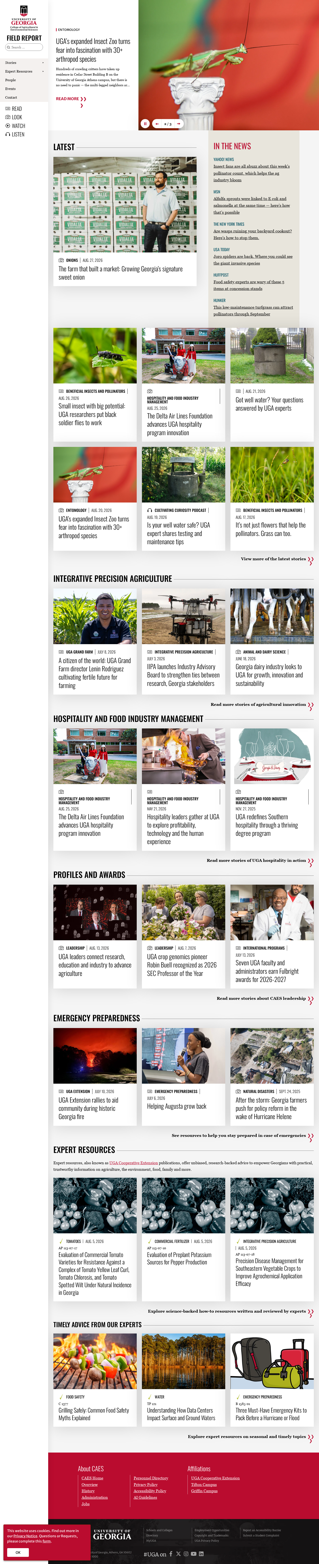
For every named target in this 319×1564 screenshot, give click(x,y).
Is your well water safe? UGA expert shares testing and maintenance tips (178, 533)
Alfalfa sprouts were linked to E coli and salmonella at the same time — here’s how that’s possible (252, 205)
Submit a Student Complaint (261, 1535)
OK (18, 1552)
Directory (152, 1535)
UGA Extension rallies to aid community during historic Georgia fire (88, 1108)
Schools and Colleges (159, 1530)
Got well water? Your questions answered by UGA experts (269, 403)
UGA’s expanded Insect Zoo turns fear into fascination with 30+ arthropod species (94, 526)
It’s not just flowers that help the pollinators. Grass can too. (93, 49)
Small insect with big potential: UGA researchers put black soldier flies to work (92, 413)
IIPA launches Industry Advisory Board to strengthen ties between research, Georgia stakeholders (183, 674)
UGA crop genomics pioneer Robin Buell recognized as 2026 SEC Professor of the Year (182, 964)
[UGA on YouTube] (194, 1554)
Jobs (86, 1504)
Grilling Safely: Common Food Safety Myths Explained (94, 1413)
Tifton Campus (204, 1484)
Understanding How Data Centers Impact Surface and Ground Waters (181, 1413)
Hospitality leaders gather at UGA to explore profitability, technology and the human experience (183, 829)
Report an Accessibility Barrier (262, 1530)
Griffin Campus (204, 1491)
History (88, 1491)
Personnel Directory (151, 1478)
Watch (18, 125)
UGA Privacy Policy (207, 1540)
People (10, 80)
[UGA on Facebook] (171, 1554)
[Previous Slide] (156, 123)
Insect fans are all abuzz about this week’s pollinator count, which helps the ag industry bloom (252, 173)
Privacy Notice (25, 1536)
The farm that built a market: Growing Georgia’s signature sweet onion (121, 272)
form (47, 1541)
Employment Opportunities (212, 1530)
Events (10, 89)
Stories (10, 63)
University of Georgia (108, 1535)
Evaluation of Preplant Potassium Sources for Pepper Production (179, 1258)
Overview (90, 1484)
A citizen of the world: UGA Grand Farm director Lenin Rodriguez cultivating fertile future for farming (95, 672)
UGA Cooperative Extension (133, 1163)
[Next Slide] (179, 123)
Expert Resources (18, 71)
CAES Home (92, 1478)
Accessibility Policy (150, 1491)
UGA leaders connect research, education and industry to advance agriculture (95, 964)
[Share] (190, 162)
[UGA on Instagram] (187, 1554)
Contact (11, 97)
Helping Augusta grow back (176, 1106)
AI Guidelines (145, 1497)
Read (17, 108)
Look (17, 117)
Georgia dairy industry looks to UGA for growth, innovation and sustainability (269, 674)
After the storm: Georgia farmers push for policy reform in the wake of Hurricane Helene (271, 1108)
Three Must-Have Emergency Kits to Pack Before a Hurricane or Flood (271, 1413)
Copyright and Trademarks (212, 1535)
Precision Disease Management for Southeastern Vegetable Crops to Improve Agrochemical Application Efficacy (270, 1272)
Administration (95, 1497)
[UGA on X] (179, 1554)
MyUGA (151, 1540)
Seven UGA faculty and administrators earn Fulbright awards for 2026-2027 (267, 970)
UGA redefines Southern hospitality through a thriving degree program (267, 824)
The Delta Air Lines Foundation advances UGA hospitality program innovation (179, 423)
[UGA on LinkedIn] (201, 1554)
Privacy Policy (146, 1484)
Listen (18, 134)
